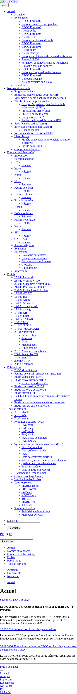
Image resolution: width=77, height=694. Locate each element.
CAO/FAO (20, 238)
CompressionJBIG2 (32, 117)
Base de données (23, 200)
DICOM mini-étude (25, 370)
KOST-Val (20, 415)
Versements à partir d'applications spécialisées (40, 97)
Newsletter (20, 85)
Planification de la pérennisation (32, 101)
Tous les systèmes (31, 466)
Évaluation (20, 248)
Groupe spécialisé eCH (27, 149)
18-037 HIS (21, 296)
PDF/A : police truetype (34, 113)
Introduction (21, 155)
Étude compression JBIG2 (29, 386)
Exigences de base (24, 91)
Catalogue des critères (33, 254)
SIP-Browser (28, 488)
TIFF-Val (26, 504)
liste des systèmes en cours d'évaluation (43, 460)
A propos (5, 676)
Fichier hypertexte (24, 219)
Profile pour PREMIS (33, 145)
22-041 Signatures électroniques (32, 283)
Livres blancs (21, 136)
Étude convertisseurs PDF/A (30, 379)
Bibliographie (29, 267)
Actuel (11, 11)
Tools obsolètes (23, 482)
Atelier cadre (28, 49)
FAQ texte (27, 424)
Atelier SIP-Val (30, 59)
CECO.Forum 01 (31, 75)
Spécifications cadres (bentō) (30, 123)
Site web (19, 226)
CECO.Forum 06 (31, 27)
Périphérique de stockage (35, 511)
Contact (4, 673)
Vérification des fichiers (27, 479)
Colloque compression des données (41, 72)
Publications (14, 367)
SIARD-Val (28, 501)
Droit (24, 341)
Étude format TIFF (25, 392)
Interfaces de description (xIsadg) (33, 126)
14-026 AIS (21, 312)
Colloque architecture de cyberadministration (46, 56)
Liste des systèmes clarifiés (36, 456)
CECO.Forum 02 (31, 69)
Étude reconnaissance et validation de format (39, 402)
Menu (4, 5)
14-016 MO (21, 322)
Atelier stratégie (30, 52)
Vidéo (17, 181)
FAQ (24, 453)
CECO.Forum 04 (31, 43)
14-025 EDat (21, 315)
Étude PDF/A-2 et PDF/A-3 (30, 389)
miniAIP (26, 357)
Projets (11, 274)
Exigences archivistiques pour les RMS (36, 94)
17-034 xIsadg (22, 309)
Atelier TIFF (28, 36)
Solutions (26, 338)
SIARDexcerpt (29, 485)
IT (17, 520)
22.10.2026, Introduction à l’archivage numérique (28, 629)
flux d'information (31, 447)
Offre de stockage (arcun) (28, 476)
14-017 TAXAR (23, 319)
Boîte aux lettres (23, 213)
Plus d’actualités (9, 666)
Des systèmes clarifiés (33, 450)
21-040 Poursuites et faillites (30, 286)
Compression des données (36, 261)
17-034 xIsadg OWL (26, 306)
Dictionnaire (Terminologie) (30, 472)
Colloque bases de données (36, 65)
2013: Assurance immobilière (30, 351)
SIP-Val (25, 498)
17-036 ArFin (22, 299)
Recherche (14, 528)
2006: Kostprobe (23, 363)
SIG (16, 232)
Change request (30, 129)
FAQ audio (27, 431)
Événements (21, 17)
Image (17, 168)
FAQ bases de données (34, 437)
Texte (17, 161)
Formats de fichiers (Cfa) (21, 152)
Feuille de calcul (23, 187)
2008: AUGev (22, 360)
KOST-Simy (28, 495)
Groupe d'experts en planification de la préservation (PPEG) (43, 106)
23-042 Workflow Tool (27, 280)
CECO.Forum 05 (31, 33)
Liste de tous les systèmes (35, 469)
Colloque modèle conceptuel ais (39, 24)
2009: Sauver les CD (26, 354)
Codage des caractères (34, 258)
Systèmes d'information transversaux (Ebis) (38, 444)
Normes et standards (18, 88)
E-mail (18, 206)
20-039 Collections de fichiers (31, 290)
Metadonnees (29, 344)
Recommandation (24, 158)
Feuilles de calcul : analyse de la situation (37, 373)
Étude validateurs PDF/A (28, 376)
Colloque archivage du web (37, 40)
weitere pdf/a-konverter (34, 383)
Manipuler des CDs (32, 514)
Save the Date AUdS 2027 (15, 599)
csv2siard (26, 492)
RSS (2, 689)
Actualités (20, 14)
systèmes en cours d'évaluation (38, 463)
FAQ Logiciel (29, 440)
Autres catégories (24, 245)
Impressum (20, 270)
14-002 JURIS (22, 325)
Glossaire (26, 264)
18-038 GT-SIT (23, 293)
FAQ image (28, 428)
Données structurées (25, 194)
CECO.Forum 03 (31, 46)
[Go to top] (1, 670)
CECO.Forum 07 (31, 20)
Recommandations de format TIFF (33, 133)
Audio (17, 174)
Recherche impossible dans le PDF (41, 120)
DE (9, 520)
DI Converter (21, 418)
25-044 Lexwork (23, 277)
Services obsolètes (24, 508)
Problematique (29, 335)
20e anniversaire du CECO (36, 81)
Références (20, 251)
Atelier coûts (28, 30)
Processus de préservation (35, 110)
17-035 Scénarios (24, 303)
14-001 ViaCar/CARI (26, 328)
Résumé (26, 165)
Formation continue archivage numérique (44, 62)
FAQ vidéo (27, 434)
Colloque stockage (31, 78)
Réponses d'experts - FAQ (29, 421)
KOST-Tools (21, 412)
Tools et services (16, 408)
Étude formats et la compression (32, 405)
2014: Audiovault (24, 331)
